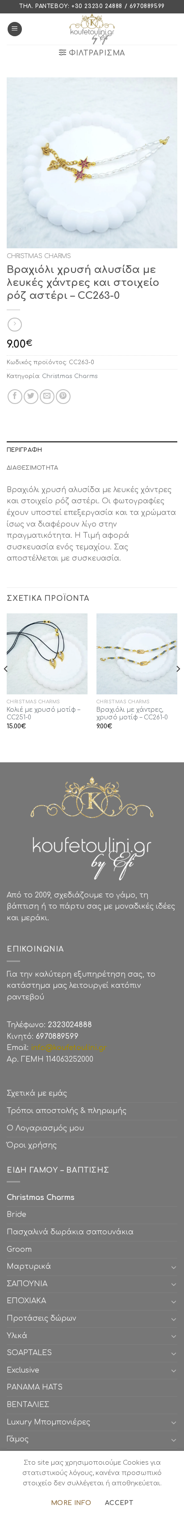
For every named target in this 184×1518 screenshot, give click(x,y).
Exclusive (23, 1370)
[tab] (92, 450)
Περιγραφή (24, 450)
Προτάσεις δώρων (41, 1318)
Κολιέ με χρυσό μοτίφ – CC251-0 (43, 713)
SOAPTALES (29, 1353)
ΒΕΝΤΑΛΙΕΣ (28, 1405)
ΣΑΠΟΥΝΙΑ (29, 1284)
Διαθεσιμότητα (32, 468)
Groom (19, 1250)
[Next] (177, 686)
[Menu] (15, 29)
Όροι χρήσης (32, 1145)
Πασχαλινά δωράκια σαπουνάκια (70, 1232)
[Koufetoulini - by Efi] (92, 29)
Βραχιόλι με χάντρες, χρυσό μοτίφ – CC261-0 (132, 713)
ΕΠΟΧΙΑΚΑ (28, 1301)
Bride (16, 1215)
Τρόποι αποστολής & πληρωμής (66, 1111)
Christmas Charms (39, 256)
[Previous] (6, 686)
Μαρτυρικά (29, 1267)
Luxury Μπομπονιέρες (48, 1422)
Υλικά (17, 1336)
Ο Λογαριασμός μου (45, 1128)
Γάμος (18, 1439)
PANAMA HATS (35, 1387)
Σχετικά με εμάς (37, 1093)
